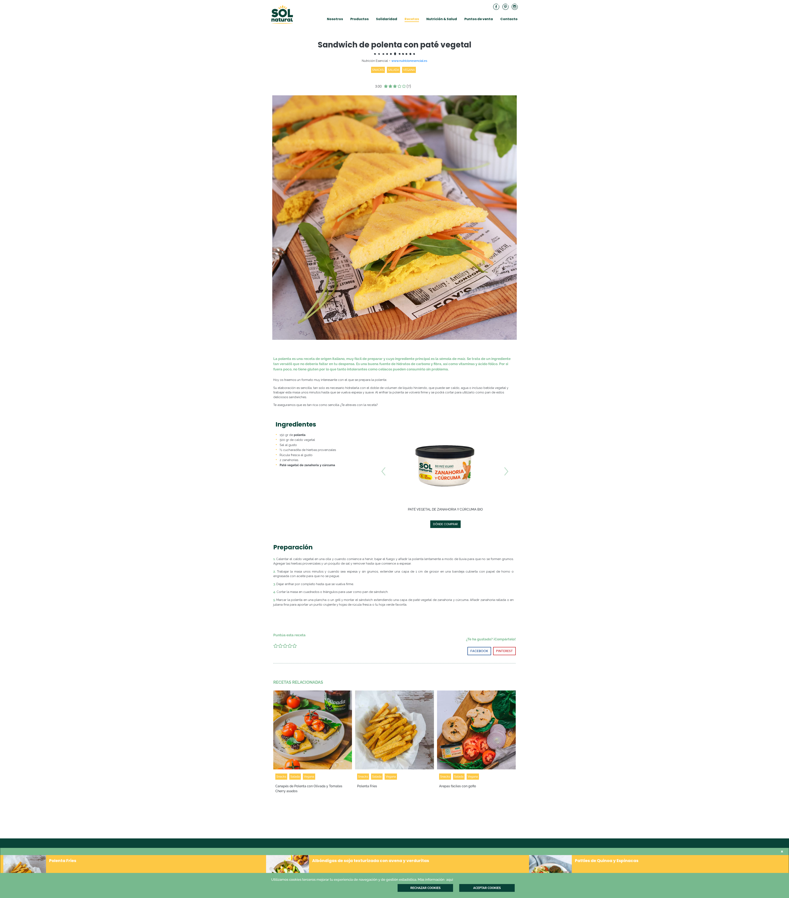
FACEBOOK (479, 651)
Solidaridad (386, 19)
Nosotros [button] (335, 19)
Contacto (509, 19)
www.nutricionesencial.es (409, 61)
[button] (383, 499)
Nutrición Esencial (375, 61)
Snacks (281, 776)
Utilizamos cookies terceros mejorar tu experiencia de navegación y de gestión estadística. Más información (362, 879)
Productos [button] (359, 19)
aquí (449, 880)
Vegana (309, 776)
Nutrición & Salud (441, 19)
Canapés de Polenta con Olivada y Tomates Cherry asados (308, 788)
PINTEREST (504, 651)
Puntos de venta (478, 19)
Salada (295, 776)
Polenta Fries (367, 786)
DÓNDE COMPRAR (445, 524)
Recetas (412, 19)
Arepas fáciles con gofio (457, 786)
